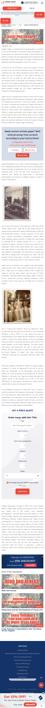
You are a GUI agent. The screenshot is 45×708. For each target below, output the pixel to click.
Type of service (22, 431)
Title (22, 421)
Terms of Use (12, 689)
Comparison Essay (22, 674)
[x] (22, 700)
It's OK (39, 15)
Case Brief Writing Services (22, 660)
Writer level (22, 461)
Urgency (22, 451)
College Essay (22, 670)
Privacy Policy (22, 689)
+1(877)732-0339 (30, 3)
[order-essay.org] (9, 2)
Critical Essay (22, 677)
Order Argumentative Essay (22, 657)
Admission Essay (22, 650)
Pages (22, 471)
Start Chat (31, 150)
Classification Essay (22, 667)
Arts (10, 46)
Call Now (15, 150)
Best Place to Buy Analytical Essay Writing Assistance (22, 654)
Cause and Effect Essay (22, 664)
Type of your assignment (22, 441)
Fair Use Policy (32, 689)
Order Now (23, 155)
